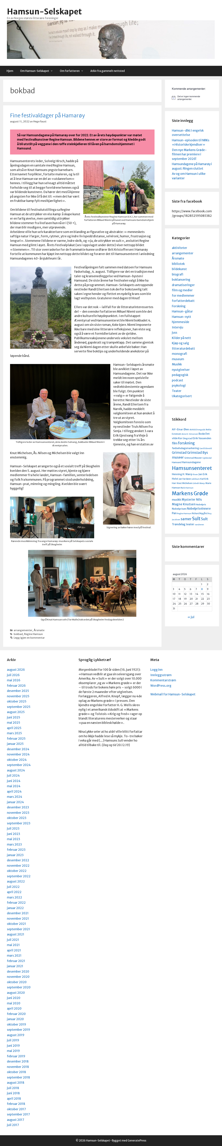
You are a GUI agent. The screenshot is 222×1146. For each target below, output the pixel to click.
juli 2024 (13, 775)
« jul (190, 617)
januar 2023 (15, 855)
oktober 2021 (16, 924)
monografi (179, 354)
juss (174, 332)
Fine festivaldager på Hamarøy (47, 115)
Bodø (202, 433)
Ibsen (195, 474)
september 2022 (19, 876)
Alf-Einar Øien (180, 429)
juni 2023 (13, 834)
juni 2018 (13, 1093)
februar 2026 (16, 686)
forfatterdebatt (183, 301)
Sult (196, 518)
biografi (177, 274)
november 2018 (18, 1067)
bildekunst (179, 269)
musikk (176, 499)
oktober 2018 (16, 1072)
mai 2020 (13, 1003)
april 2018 (14, 1099)
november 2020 (18, 977)
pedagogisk (180, 375)
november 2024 (18, 754)
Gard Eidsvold (205, 448)
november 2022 (18, 866)
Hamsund (176, 462)
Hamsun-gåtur (182, 311)
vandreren (199, 525)
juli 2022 (13, 887)
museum (178, 359)
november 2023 (18, 813)
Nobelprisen (179, 508)
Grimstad (179, 453)
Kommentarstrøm (163, 680)
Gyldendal (207, 458)
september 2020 (19, 987)
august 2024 (16, 770)
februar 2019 (16, 1056)
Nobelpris (201, 504)
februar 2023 (16, 850)
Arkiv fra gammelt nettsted (107, 71)
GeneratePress (137, 1140)
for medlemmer (183, 296)
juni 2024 (13, 781)
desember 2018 (18, 1061)
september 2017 (18, 1114)
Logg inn (156, 670)
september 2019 (18, 1030)
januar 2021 (15, 966)
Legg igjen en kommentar (29, 637)
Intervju (177, 327)
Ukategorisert (182, 396)
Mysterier (188, 499)
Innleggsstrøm (161, 675)
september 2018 (18, 1077)
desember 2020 (18, 971)
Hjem (10, 71)
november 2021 (18, 919)
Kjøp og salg (180, 343)
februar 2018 (16, 1104)
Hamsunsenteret (192, 468)
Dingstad (187, 438)
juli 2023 (13, 828)
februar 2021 (16, 961)
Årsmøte (39, 630)
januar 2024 (15, 802)
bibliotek (178, 264)
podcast (177, 380)
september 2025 (18, 707)
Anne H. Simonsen (190, 434)
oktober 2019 (16, 1024)
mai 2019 (13, 1051)
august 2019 (15, 1035)
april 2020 (14, 1008)
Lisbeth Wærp (199, 483)
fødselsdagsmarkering (185, 448)
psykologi (179, 385)
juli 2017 (13, 1125)
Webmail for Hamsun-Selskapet (172, 694)
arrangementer (23, 630)
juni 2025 (13, 717)
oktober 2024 (17, 760)
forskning (186, 443)
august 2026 (16, 670)
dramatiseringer (183, 285)
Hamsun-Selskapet (44, 11)
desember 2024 (18, 749)
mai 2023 (13, 839)
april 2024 (14, 791)
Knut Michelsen (184, 483)
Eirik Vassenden (202, 438)
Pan (174, 513)
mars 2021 (14, 955)
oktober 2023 (16, 818)
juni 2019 (13, 1046)
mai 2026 (13, 680)
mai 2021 (13, 945)
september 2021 (18, 929)
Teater (176, 391)
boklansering (181, 280)
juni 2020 (13, 998)
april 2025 (14, 728)
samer (186, 519)
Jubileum (195, 479)
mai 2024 (13, 786)
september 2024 (19, 765)
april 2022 (14, 892)
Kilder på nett (181, 338)
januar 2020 (15, 1019)
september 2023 (18, 823)
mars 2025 (14, 733)
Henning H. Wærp (182, 474)
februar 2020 (16, 1014)
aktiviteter (179, 248)
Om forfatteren (70, 71)
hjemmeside (180, 322)
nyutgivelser (181, 370)
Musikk (177, 364)
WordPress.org (160, 686)
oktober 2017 (16, 1109)
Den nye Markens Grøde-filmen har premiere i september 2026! (189, 154)
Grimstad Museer (193, 458)
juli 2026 (13, 675)
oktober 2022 (17, 871)
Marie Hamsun (187, 488)
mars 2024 (14, 797)
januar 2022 (15, 908)
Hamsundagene (191, 462)
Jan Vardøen (185, 479)
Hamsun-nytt (181, 317)
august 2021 (15, 934)
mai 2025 (13, 723)
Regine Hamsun (33, 634)
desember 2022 (18, 860)
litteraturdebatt (183, 348)
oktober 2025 (16, 701)
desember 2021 (18, 913)
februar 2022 (16, 903)
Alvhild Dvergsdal (197, 430)
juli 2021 (13, 940)
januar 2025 (15, 744)
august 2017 (15, 1120)
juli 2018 (13, 1088)
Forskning (179, 306)
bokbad (18, 634)
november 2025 (18, 696)
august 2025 (16, 712)
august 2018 (15, 1083)
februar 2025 (16, 739)
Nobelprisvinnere (199, 509)
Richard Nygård (199, 513)
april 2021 (14, 950)
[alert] (192, 98)
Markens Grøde (190, 493)
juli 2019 (13, 1040)
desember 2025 (18, 691)
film (174, 443)
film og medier (182, 290)
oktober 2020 (17, 982)
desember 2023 (18, 807)
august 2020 (16, 993)
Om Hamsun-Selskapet (34, 71)
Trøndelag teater (183, 524)
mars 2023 (14, 844)
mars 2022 (14, 897)
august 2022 (16, 881)
